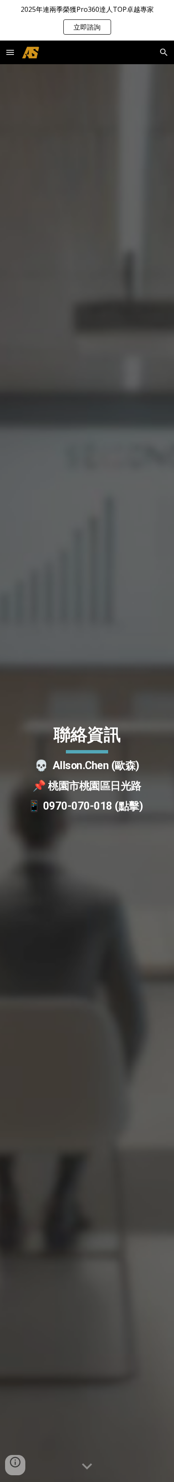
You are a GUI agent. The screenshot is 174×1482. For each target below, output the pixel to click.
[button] (10, 52)
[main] (87, 773)
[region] (87, 20)
